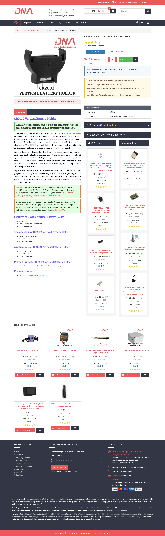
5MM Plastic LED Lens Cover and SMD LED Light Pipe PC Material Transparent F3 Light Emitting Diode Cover (101, 166)
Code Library (54, 22)
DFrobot (61, 514)
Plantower (69, 514)
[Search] (148, 11)
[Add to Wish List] (135, 59)
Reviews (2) (96, 125)
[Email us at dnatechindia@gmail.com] (50, 16)
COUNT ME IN (59, 467)
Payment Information (24, 466)
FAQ (17, 452)
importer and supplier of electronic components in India (46, 499)
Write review (101, 309)
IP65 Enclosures (82, 516)
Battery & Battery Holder (33, 30)
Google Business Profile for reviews (113, 510)
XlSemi (100, 514)
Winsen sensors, (90, 514)
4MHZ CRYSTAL (101, 290)
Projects (27, 22)
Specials (19, 472)
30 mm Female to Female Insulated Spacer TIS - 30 (65, 405)
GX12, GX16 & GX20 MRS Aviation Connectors (54, 516)
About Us (19, 455)
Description (20, 112)
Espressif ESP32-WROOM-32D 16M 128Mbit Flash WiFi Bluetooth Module (134, 165)
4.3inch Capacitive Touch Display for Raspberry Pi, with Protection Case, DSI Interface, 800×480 (30, 406)
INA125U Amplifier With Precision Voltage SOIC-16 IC (101, 251)
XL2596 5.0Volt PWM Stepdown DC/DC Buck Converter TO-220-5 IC (101, 210)
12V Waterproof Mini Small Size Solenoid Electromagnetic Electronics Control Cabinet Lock (134, 290)
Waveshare (78, 514)
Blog (68, 22)
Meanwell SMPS (51, 514)
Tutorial (39, 22)
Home (16, 22)
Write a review (91, 46)
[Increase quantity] (116, 59)
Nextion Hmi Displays (111, 514)
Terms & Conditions (23, 463)
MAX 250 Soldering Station (65, 350)
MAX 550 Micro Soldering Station (30, 350)
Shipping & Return (23, 458)
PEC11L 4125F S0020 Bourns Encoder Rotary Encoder (134, 248)
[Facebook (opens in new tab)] (137, 23)
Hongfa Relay (30, 514)
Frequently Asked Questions (107, 134)
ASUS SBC (40, 514)
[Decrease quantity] (109, 59)
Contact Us (80, 22)
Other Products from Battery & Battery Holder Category (40, 266)
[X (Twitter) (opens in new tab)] (142, 23)
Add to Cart (126, 59)
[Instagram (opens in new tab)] (148, 23)
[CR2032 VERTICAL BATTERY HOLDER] (47, 66)
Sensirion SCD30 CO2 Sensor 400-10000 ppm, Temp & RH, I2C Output (134, 207)
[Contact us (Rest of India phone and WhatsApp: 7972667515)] (51, 10)
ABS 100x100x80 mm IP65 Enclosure (135, 350)
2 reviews (100, 46)
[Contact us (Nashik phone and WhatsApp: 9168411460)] (51, 13)
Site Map (19, 475)
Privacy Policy (21, 460)
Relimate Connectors (129, 514)
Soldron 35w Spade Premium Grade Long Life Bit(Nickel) (100, 351)
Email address (57, 455)
